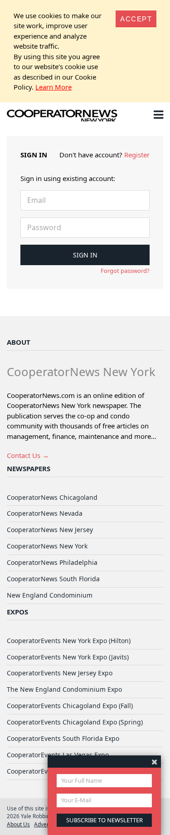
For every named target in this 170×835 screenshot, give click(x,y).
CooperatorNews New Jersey (50, 529)
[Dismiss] (154, 761)
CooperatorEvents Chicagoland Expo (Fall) (70, 705)
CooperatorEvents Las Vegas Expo (58, 754)
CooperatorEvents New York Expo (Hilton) (69, 640)
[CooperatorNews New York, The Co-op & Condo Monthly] (62, 116)
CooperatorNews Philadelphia (52, 562)
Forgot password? (125, 271)
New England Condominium (49, 595)
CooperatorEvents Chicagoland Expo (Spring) (75, 722)
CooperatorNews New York (47, 546)
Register (137, 154)
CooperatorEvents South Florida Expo (63, 738)
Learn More (53, 86)
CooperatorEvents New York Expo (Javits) (68, 657)
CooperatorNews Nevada (45, 513)
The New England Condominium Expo (64, 689)
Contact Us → (28, 455)
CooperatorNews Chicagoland (52, 497)
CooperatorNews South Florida (53, 578)
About (18, 342)
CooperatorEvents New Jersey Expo (59, 673)
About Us (18, 824)
